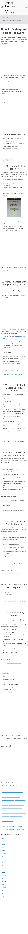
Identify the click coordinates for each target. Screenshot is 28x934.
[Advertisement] (14, 60)
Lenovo (3, 859)
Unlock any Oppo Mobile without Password (13, 805)
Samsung (4, 881)
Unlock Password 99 (11, 6)
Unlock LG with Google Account (11, 573)
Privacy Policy (5, 919)
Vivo (3, 890)
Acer (3, 838)
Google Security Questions (17, 441)
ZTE (3, 896)
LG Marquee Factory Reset (14, 663)
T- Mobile (4, 887)
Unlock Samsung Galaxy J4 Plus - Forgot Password (12, 817)
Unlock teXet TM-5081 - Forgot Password (12, 789)
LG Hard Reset (6, 270)
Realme (3, 878)
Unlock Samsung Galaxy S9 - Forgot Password (13, 826)
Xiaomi (3, 893)
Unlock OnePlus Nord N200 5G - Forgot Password (12, 809)
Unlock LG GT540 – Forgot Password (16, 738)
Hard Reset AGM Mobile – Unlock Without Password (12, 793)
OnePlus (4, 875)
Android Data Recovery (20, 601)
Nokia (3, 872)
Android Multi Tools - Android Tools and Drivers (14, 813)
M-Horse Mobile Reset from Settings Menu (12, 785)
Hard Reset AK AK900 (7, 821)
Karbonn (4, 850)
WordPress (15, 931)
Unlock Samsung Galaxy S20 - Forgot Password (14, 829)
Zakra (25, 929)
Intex (3, 847)
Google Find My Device (16, 374)
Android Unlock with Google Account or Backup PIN (14, 801)
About (3, 916)
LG (2, 862)
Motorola (4, 869)
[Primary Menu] (26, 7)
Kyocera (4, 853)
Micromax (4, 866)
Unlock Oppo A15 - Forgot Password (11, 797)
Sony (3, 884)
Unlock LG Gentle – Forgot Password (11, 735)
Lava (3, 856)
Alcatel (3, 844)
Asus (3, 841)
